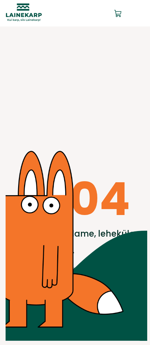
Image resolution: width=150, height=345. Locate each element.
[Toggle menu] (138, 13)
